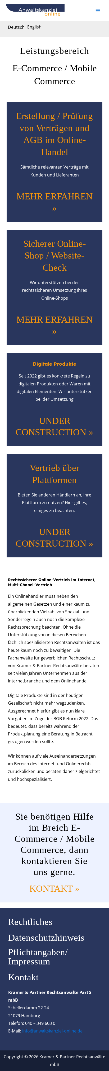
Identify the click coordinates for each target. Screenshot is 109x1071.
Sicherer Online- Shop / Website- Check (54, 255)
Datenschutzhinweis (46, 938)
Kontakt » (54, 888)
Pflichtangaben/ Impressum (38, 957)
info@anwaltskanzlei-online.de (52, 1031)
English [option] (34, 27)
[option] (34, 27)
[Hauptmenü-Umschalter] (98, 10)
